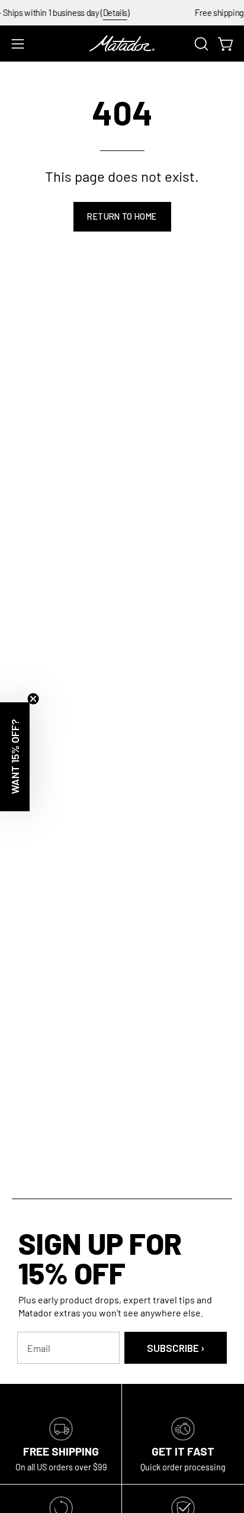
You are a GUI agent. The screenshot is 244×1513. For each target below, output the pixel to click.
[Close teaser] (33, 699)
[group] (122, 12)
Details (108, 12)
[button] (200, 44)
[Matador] (122, 44)
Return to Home (121, 216)
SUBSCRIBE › (175, 1348)
